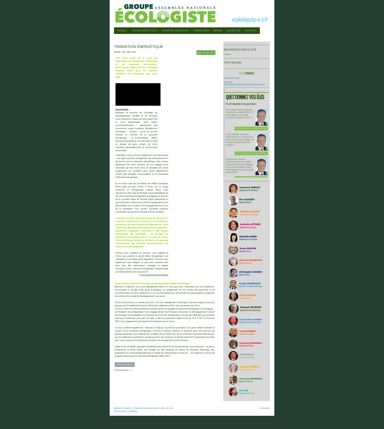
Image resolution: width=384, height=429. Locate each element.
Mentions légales (122, 408)
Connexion (264, 408)
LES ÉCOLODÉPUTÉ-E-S (145, 30)
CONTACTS (250, 30)
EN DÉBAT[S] (233, 30)
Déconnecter (120, 411)
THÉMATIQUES (201, 30)
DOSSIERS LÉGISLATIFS (175, 30)
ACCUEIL (121, 30)
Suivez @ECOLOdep (232, 78)
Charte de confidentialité (146, 408)
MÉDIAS (217, 30)
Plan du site (167, 408)
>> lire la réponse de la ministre (153, 275)
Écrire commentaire (125, 364)
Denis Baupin (122, 109)
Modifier (133, 411)
